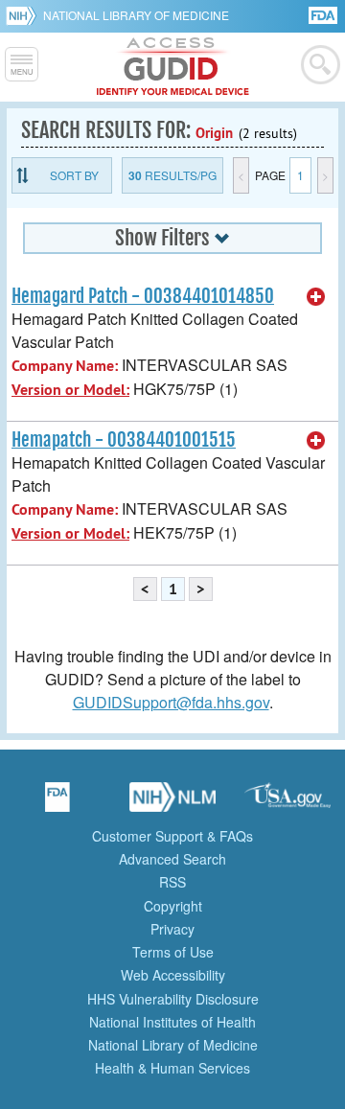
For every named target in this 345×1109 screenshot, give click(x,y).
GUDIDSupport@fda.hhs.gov (171, 702)
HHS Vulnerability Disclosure (173, 998)
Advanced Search (172, 858)
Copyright (173, 905)
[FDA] (324, 14)
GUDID (173, 67)
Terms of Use (173, 951)
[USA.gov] (287, 803)
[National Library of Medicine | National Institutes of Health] (172, 803)
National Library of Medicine (136, 15)
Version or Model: (70, 390)
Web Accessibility (173, 974)
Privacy (172, 928)
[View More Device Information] (316, 297)
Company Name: (65, 366)
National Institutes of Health (172, 1021)
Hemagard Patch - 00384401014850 (143, 296)
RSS (172, 881)
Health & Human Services (172, 1067)
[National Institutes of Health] (24, 15)
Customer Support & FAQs (172, 835)
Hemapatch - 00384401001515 (124, 439)
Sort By (74, 175)
